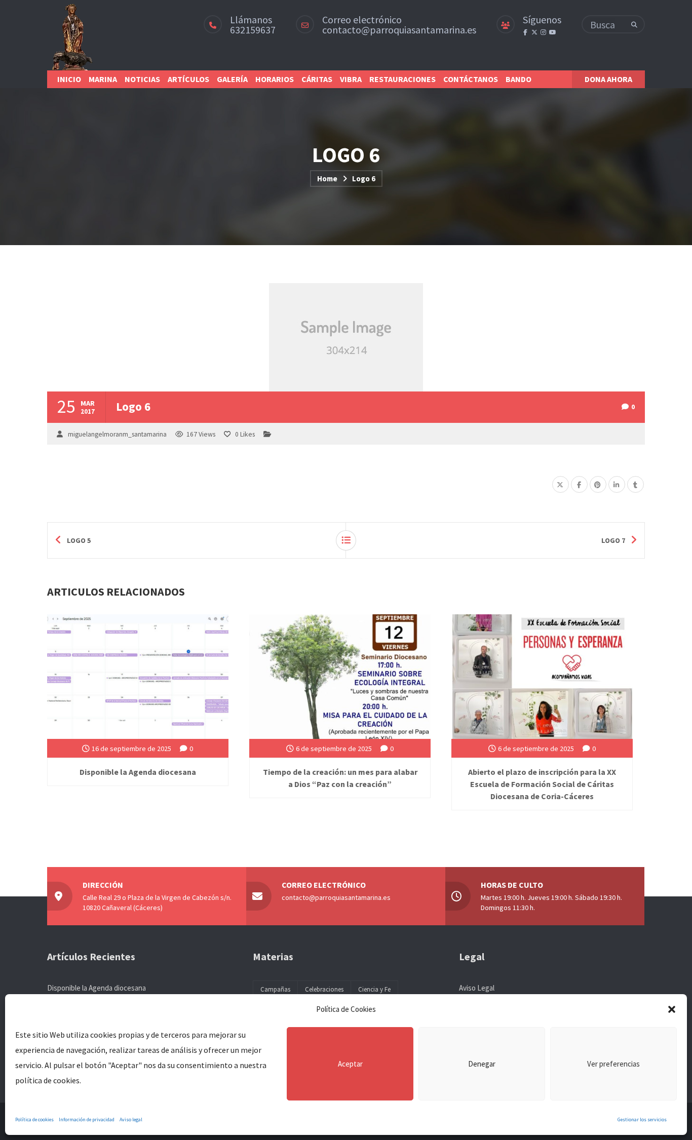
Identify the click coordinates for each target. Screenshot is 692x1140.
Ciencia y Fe (374, 989)
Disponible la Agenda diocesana (138, 772)
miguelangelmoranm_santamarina (117, 434)
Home (327, 178)
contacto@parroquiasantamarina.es (399, 29)
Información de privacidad (86, 1119)
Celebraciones (324, 989)
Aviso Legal (476, 988)
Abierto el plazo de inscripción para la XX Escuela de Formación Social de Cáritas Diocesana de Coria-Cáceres (542, 784)
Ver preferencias (613, 1064)
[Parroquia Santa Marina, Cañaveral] (71, 35)
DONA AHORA (608, 79)
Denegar (481, 1064)
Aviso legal (131, 1119)
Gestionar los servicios (642, 1119)
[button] (672, 1009)
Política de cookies (34, 1119)
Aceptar (350, 1064)
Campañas (275, 989)
